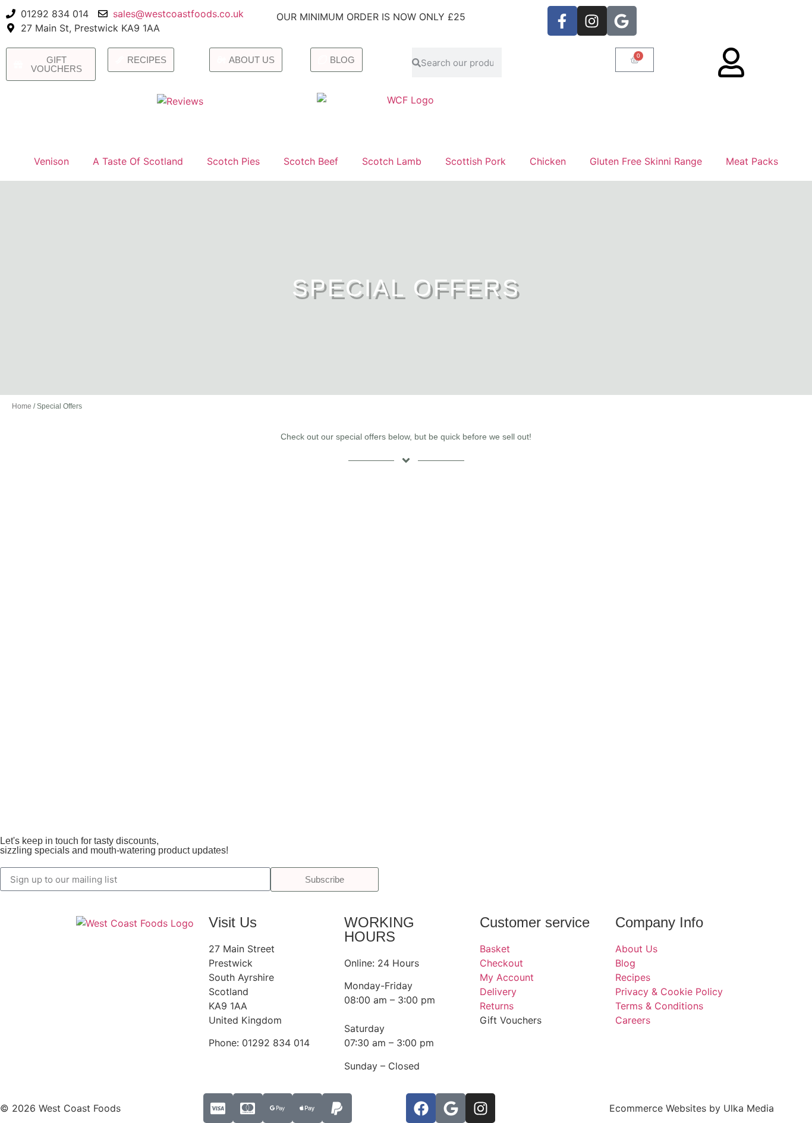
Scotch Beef (311, 161)
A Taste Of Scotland (138, 161)
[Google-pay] (277, 1108)
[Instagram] (592, 21)
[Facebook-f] (562, 21)
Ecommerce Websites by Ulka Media (691, 1108)
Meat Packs (752, 161)
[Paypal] (337, 1108)
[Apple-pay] (307, 1108)
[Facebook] (421, 1108)
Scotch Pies (233, 161)
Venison (51, 161)
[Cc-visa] (218, 1108)
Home (22, 406)
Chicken (548, 161)
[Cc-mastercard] (248, 1108)
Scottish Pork (475, 161)
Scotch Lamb (391, 161)
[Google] (622, 21)
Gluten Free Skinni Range (646, 161)
